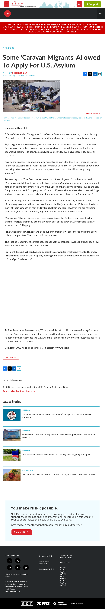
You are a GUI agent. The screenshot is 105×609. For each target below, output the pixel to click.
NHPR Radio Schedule (44, 562)
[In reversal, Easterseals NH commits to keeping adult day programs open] (12, 455)
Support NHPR (21, 531)
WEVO (63, 581)
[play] (7, 13)
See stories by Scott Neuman (19, 391)
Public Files (65, 563)
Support (93, 4)
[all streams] (101, 13)
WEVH (63, 574)
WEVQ (63, 583)
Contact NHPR (45, 556)
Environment (27, 470)
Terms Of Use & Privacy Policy (67, 556)
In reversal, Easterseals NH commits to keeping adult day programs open (56, 454)
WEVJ (62, 576)
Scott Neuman (19, 72)
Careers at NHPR (46, 569)
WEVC (63, 570)
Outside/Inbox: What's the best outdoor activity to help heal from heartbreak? (58, 474)
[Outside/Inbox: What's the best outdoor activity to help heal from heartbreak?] (12, 475)
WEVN (63, 578)
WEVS (63, 585)
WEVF (62, 572)
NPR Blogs (8, 47)
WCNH (63, 567)
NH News (26, 410)
